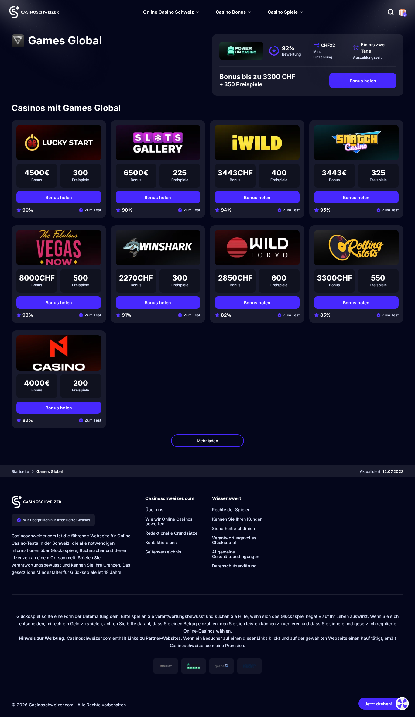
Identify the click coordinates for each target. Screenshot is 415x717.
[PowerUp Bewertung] (241, 51)
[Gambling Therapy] (249, 666)
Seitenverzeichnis (163, 552)
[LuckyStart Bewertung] (58, 142)
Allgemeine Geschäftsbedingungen (235, 554)
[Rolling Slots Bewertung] (356, 247)
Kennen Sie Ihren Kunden (237, 519)
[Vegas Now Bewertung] (58, 247)
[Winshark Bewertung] (158, 247)
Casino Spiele (283, 12)
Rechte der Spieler (230, 509)
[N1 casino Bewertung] (58, 353)
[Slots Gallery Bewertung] (158, 142)
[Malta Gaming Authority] (165, 666)
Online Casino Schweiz (168, 12)
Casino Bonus (231, 12)
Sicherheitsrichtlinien (233, 528)
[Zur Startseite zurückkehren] (34, 12)
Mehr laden (207, 440)
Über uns (154, 509)
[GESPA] (221, 666)
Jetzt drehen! (379, 703)
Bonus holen (363, 80)
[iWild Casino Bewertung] (257, 142)
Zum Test (93, 210)
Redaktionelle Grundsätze (171, 533)
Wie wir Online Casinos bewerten (169, 521)
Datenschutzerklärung (234, 566)
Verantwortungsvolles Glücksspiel (234, 540)
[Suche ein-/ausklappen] (391, 12)
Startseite (20, 471)
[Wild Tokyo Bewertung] (257, 247)
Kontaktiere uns (161, 542)
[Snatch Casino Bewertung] (356, 142)
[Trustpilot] (193, 666)
